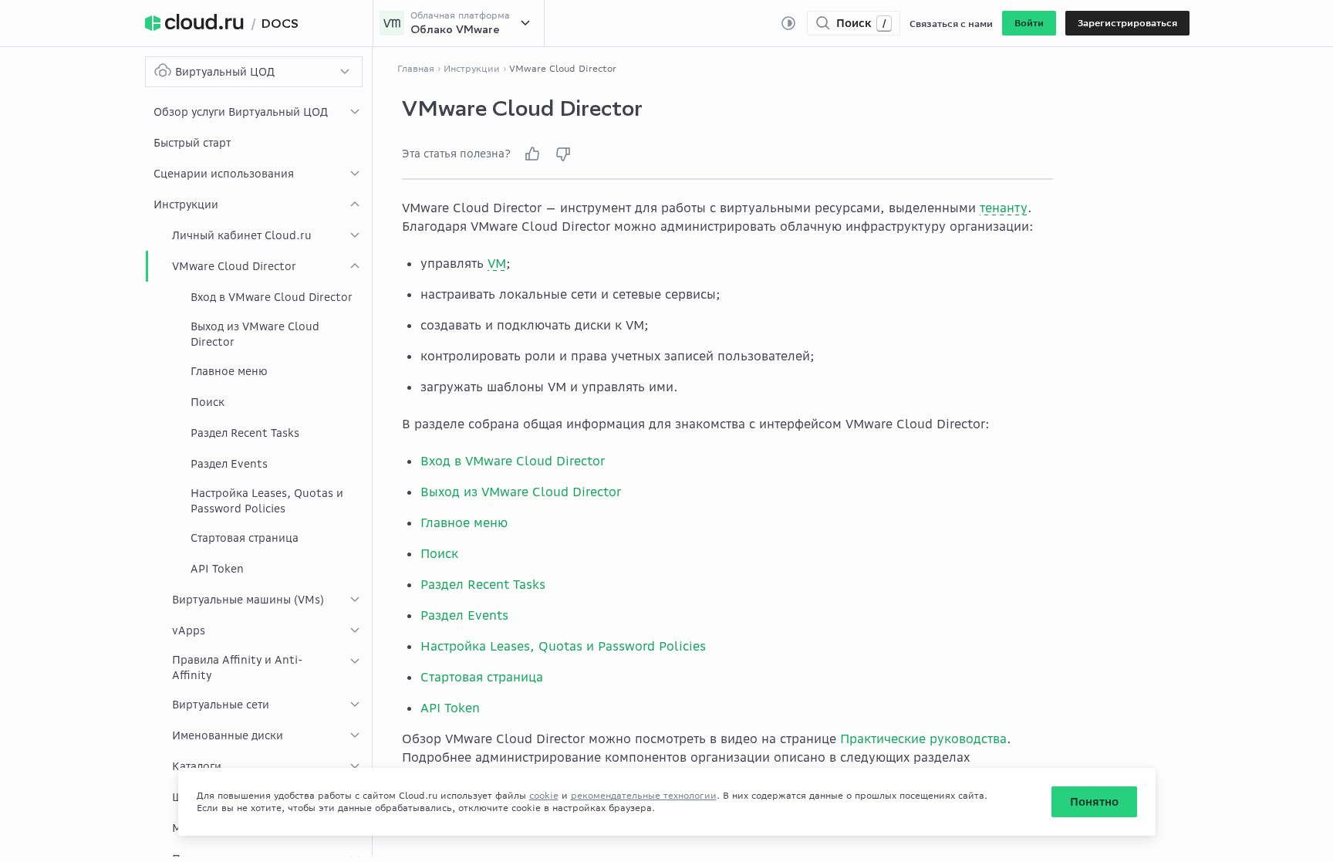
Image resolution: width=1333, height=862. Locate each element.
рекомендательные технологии (644, 795)
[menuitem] (259, 111)
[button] (1029, 23)
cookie (544, 795)
